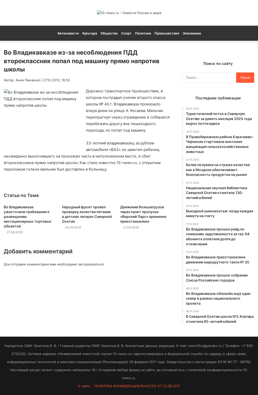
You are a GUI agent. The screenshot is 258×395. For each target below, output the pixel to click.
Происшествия (166, 33)
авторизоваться (91, 264)
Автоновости (68, 33)
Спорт (126, 33)
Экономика (192, 33)
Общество (109, 33)
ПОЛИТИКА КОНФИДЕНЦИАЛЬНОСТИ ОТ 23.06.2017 (137, 386)
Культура (89, 33)
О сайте (84, 386)
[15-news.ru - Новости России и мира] (129, 13)
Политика (143, 33)
